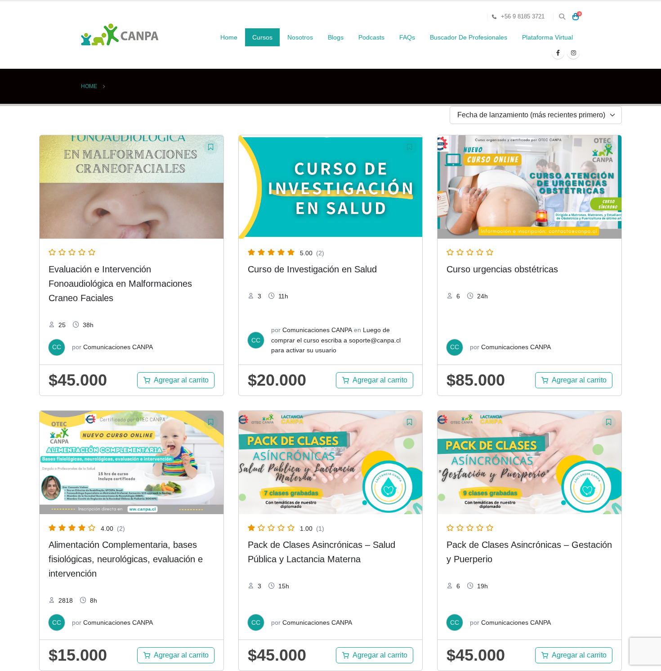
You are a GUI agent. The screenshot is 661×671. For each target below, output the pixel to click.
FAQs (407, 37)
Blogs (336, 37)
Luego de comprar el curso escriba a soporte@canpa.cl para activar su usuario (336, 340)
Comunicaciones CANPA (118, 347)
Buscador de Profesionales (468, 37)
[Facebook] (558, 52)
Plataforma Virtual (547, 37)
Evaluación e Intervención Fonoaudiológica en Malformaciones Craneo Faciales (120, 283)
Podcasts (371, 37)
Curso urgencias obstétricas (502, 269)
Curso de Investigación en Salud (312, 269)
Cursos (262, 37)
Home (228, 37)
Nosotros (300, 37)
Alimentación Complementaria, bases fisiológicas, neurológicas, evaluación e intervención (126, 559)
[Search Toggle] (562, 16)
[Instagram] (573, 52)
